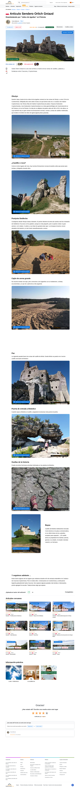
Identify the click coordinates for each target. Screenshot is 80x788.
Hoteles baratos (71, 6)
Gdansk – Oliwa (32, 654)
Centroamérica (23, 774)
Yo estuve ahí (10, 27)
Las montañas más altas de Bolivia (11, 763)
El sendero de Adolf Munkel (35, 773)
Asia (21, 764)
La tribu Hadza (33, 769)
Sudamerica (22, 768)
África (21, 762)
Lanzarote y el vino (49, 777)
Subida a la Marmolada (34, 771)
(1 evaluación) (41, 27)
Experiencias (25, 6)
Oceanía (22, 770)
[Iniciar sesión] (29, 592)
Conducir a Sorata (33, 775)
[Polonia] (9, 614)
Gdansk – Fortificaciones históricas (13, 615)
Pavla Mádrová (57, 156)
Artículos (12, 6)
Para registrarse (64, 2)
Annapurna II (62, 774)
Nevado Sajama (63, 768)
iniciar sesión (39, 726)
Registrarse (30, 726)
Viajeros (51, 2)
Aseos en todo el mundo (50, 775)
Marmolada (32, 762)
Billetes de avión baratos (62, 6)
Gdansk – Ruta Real (33, 634)
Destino (7, 6)
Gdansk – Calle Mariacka (11, 634)
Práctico (31, 6)
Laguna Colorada (63, 762)
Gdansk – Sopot (56, 654)
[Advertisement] (43, 84)
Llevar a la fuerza (63, 772)
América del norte (23, 772)
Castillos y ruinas (69, 26)
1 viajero (43, 716)
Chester (61, 770)
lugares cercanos (38, 6)
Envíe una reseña (49, 27)
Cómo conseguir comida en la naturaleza (50, 763)
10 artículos (19, 23)
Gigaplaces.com (10, 2)
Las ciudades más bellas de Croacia (11, 776)
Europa (7, 614)
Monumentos (60, 26)
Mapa (55, 6)
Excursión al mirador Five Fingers (35, 765)
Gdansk (12, 614)
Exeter (61, 764)
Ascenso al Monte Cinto (35, 767)
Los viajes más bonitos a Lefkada (11, 766)
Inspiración (18, 6)
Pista (22, 21)
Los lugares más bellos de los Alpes (11, 769)
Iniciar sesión (58, 2)
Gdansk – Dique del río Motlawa (36, 615)
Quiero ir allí (18, 27)
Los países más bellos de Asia (11, 773)
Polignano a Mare (63, 766)
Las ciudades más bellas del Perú (11, 779)
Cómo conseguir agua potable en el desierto (49, 766)
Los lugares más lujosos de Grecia (50, 773)
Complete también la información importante (49, 672)
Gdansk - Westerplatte (11, 654)
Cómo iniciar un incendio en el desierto (50, 769)
